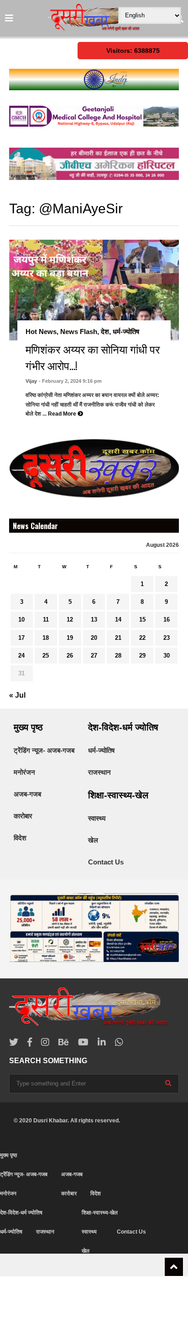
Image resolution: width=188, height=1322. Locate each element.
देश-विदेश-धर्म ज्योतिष (123, 727)
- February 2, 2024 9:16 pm (70, 381)
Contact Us (106, 862)
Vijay (31, 381)
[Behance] (63, 1042)
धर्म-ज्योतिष (126, 331)
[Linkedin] (102, 1042)
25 (45, 655)
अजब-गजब (27, 794)
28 (118, 655)
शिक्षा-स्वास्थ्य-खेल (118, 795)
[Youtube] (83, 1042)
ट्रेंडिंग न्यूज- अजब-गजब (44, 750)
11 (46, 619)
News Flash (78, 331)
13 (94, 619)
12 (70, 619)
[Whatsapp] (119, 1042)
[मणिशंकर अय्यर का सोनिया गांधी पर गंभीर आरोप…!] (94, 290)
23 (166, 637)
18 (45, 637)
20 (94, 637)
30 (166, 655)
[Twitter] (13, 1042)
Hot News (41, 331)
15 (142, 619)
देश (105, 331)
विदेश (20, 838)
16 (166, 619)
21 (118, 637)
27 (94, 655)
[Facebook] (29, 1042)
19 (70, 637)
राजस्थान (99, 772)
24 (21, 655)
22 (142, 637)
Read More (63, 414)
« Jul (17, 695)
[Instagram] (45, 1042)
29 (142, 655)
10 (21, 619)
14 (118, 619)
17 (21, 637)
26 (70, 655)
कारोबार (23, 816)
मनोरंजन (24, 772)
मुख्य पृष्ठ (28, 727)
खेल (93, 840)
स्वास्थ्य (96, 818)
